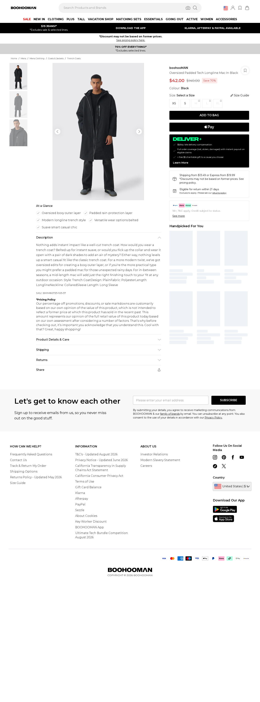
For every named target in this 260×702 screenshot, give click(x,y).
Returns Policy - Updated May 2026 (36, 477)
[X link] (224, 466)
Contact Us (18, 460)
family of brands (170, 413)
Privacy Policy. (213, 417)
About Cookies (86, 516)
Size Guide (18, 483)
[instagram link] (215, 457)
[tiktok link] (215, 466)
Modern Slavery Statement (160, 460)
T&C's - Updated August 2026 (96, 454)
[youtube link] (242, 457)
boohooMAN (178, 68)
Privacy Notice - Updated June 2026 (101, 460)
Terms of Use (84, 481)
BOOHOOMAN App (89, 527)
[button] (225, 8)
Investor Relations (154, 454)
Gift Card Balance (88, 487)
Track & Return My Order (28, 465)
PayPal (80, 504)
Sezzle (79, 510)
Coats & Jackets (56, 58)
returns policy (219, 192)
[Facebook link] (233, 457)
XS (174, 103)
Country (219, 477)
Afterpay (81, 498)
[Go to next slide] (139, 131)
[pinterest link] (224, 457)
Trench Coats (74, 58)
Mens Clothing (37, 58)
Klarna (80, 493)
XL (218, 103)
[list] (98, 131)
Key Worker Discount (91, 521)
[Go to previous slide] (57, 131)
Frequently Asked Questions (31, 454)
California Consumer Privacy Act (99, 475)
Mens (23, 58)
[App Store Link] (225, 514)
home (14, 58)
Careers (146, 465)
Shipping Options (23, 471)
